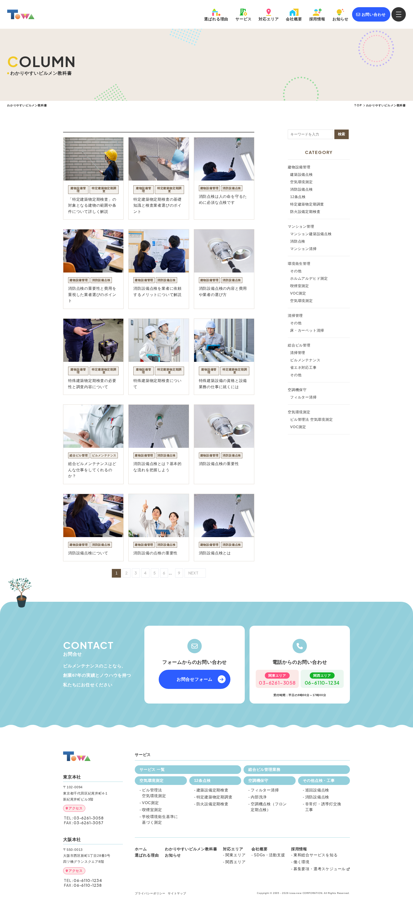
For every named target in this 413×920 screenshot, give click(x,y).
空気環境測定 (301, 182)
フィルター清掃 (303, 397)
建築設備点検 (301, 174)
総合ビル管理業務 (264, 769)
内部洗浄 (259, 797)
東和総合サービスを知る (315, 855)
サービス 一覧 (152, 769)
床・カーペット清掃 (307, 330)
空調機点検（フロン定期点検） (269, 807)
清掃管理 (295, 315)
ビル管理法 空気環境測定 (311, 419)
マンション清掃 (303, 249)
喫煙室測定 (299, 286)
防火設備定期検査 (305, 212)
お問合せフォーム (194, 679)
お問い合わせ (374, 14)
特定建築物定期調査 (307, 204)
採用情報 (317, 19)
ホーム (141, 849)
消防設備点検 (301, 189)
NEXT (194, 572)
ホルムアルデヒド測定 (309, 278)
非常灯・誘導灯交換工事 (323, 807)
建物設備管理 (299, 167)
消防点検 (297, 241)
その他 (295, 271)
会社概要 (294, 19)
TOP (358, 105)
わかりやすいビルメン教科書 (191, 849)
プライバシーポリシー (150, 893)
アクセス (76, 808)
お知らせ (340, 19)
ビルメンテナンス (305, 360)
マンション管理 (301, 226)
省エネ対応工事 (303, 367)
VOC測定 (298, 293)
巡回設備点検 (317, 790)
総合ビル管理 (299, 345)
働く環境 (301, 862)
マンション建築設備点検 (311, 234)
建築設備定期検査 (212, 790)
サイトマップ (177, 893)
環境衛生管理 (299, 263)
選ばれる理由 (147, 855)
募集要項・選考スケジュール (319, 869)
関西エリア (235, 862)
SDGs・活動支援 (269, 855)
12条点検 (298, 197)
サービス (243, 19)
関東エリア (235, 855)
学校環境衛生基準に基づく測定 (160, 819)
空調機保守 (297, 390)
